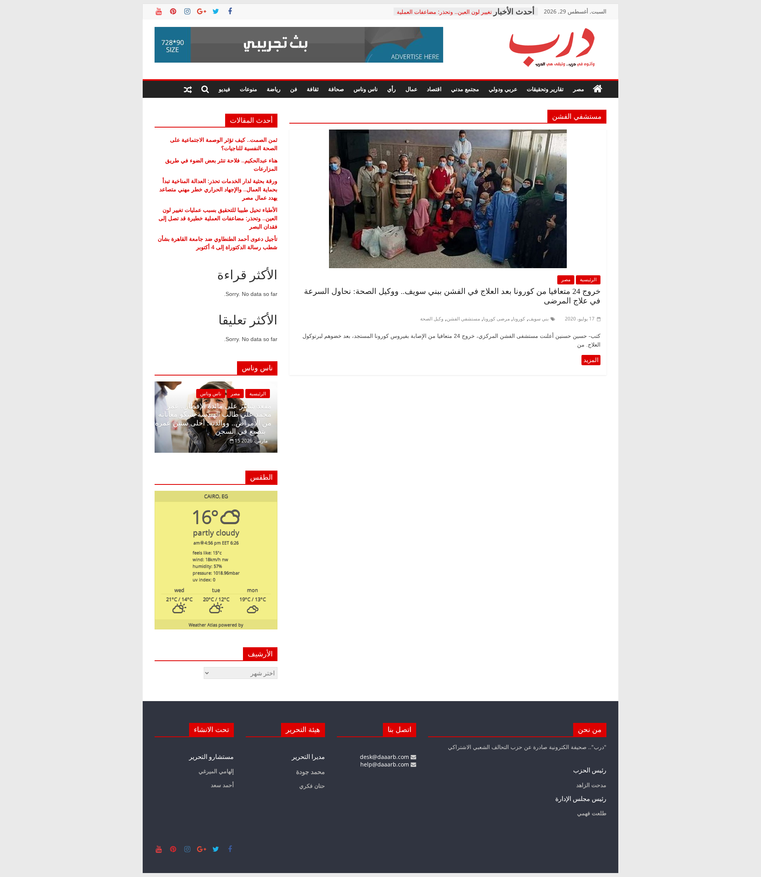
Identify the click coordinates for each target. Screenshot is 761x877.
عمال (411, 89)
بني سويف (538, 318)
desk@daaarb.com (385, 757)
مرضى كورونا (496, 318)
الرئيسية (588, 279)
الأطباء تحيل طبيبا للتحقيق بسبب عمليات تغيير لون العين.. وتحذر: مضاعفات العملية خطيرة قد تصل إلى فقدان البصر (218, 218)
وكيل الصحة (432, 318)
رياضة (274, 89)
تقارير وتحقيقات (545, 89)
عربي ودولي (503, 89)
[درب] (597, 89)
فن (293, 89)
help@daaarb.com (385, 764)
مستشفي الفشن (463, 318)
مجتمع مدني (465, 89)
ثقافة (313, 89)
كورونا (519, 318)
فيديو (224, 89)
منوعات (248, 89)
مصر (578, 89)
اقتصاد (434, 89)
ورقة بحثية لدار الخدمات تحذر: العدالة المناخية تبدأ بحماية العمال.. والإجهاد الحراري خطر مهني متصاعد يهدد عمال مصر (218, 189)
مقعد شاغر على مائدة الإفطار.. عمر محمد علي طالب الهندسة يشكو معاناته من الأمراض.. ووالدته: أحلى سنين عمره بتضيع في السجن (213, 419)
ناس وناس (366, 89)
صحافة (336, 89)
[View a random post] (188, 89)
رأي (391, 89)
